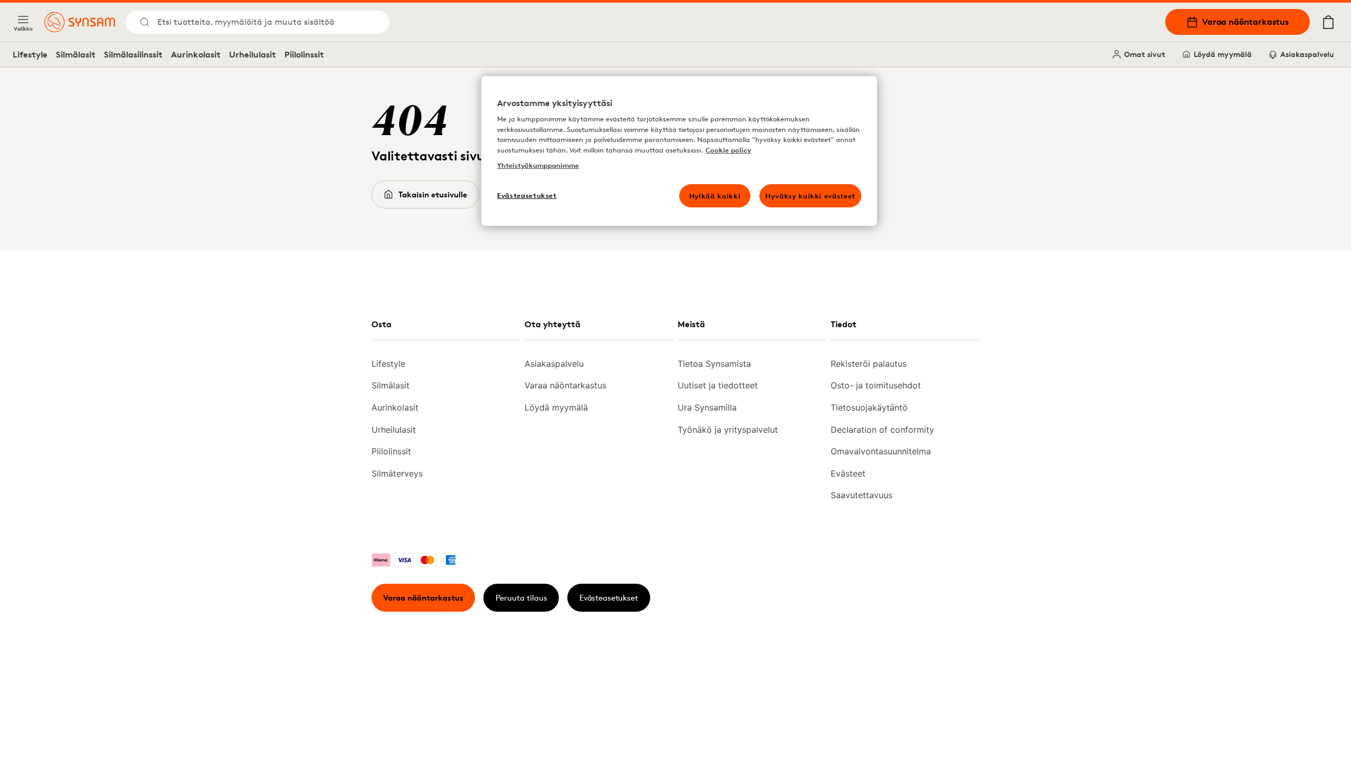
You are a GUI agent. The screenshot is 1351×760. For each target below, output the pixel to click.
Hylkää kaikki (714, 196)
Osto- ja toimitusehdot (876, 385)
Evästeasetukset (608, 598)
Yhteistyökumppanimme (538, 165)
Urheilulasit (252, 54)
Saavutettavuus (861, 495)
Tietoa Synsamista (714, 363)
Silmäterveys (397, 473)
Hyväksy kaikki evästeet (810, 196)
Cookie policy (728, 150)
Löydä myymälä (1223, 54)
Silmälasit (76, 54)
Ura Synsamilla (707, 407)
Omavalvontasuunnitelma (881, 451)
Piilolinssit (304, 54)
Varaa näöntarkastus (1245, 21)
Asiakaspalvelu (1307, 54)
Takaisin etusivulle (432, 194)
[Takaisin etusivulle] (79, 22)
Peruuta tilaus (521, 598)
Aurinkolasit (196, 54)
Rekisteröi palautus (869, 363)
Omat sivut (1144, 54)
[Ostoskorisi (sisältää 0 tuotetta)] (1328, 22)
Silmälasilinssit (133, 54)
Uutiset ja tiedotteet (718, 385)
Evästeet (848, 473)
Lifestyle (30, 54)
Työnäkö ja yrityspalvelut (728, 429)
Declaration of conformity (882, 429)
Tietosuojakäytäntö (869, 407)
